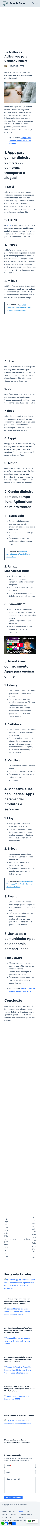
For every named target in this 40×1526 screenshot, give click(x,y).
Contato (20, 1517)
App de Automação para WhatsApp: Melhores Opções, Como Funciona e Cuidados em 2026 (18, 1330)
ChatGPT (12, 1511)
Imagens (14, 1514)
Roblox (5, 1514)
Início (4, 1511)
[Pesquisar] (33, 3)
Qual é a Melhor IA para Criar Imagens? (19, 1415)
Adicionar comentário (14, 1479)
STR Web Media (21, 1505)
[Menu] (37, 3)
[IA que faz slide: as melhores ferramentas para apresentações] (20, 1428)
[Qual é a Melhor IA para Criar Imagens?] (20, 1403)
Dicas (4, 1517)
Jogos (27, 1511)
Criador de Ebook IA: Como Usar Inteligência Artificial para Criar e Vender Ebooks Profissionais (19, 1388)
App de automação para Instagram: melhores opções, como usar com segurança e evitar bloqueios (17, 1301)
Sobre (11, 1517)
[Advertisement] (20, 27)
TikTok (9, 225)
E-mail (8, 1472)
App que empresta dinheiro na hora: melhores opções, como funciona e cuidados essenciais (18, 1359)
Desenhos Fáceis (26, 1514)
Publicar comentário (13, 1497)
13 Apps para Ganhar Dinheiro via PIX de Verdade (20, 140)
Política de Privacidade (12, 1520)
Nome (8, 1466)
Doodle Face (17, 3)
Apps (22, 66)
